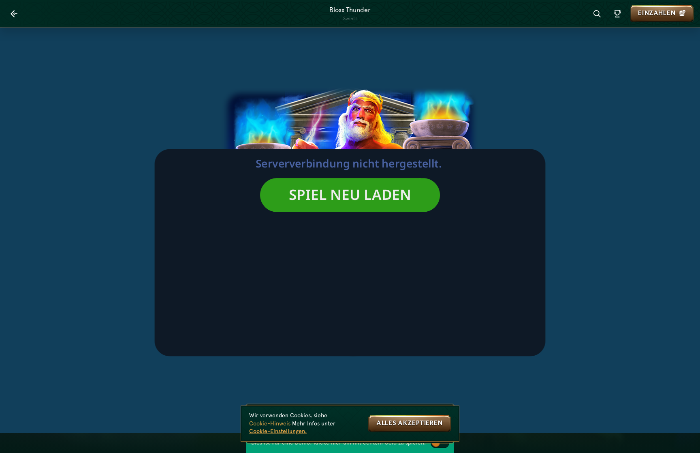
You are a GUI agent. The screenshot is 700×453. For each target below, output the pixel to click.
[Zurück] (14, 13)
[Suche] (597, 13)
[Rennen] (617, 13)
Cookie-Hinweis (269, 423)
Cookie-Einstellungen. (278, 431)
